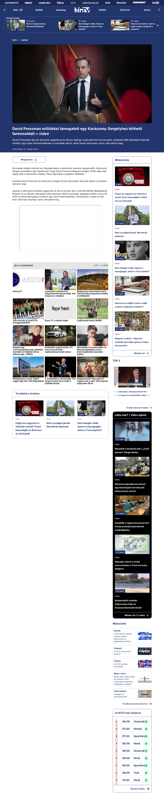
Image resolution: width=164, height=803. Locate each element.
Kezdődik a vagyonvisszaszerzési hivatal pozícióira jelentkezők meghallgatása (132, 526)
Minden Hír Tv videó (135, 615)
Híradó (117, 630)
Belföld (25, 40)
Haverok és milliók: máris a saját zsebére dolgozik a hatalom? (143, 26)
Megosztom (27, 159)
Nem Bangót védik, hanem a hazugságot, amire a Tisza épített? (91, 26)
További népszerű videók (137, 408)
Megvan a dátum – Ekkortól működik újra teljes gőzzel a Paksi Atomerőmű (131, 342)
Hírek (18, 419)
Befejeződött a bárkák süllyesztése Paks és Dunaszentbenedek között (128, 604)
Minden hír (139, 353)
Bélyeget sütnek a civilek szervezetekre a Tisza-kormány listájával (131, 565)
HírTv (14, 40)
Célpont (118, 648)
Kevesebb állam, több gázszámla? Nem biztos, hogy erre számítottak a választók (132, 393)
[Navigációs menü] (4, 9)
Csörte (117, 661)
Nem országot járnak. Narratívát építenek (36, 25)
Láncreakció (120, 691)
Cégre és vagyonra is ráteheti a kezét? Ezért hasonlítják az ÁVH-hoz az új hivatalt (29, 428)
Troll (136, 772)
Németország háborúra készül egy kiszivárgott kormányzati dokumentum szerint (130, 487)
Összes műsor (137, 788)
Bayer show (120, 673)
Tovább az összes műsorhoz (135, 704)
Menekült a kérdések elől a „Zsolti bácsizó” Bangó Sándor (132, 450)
